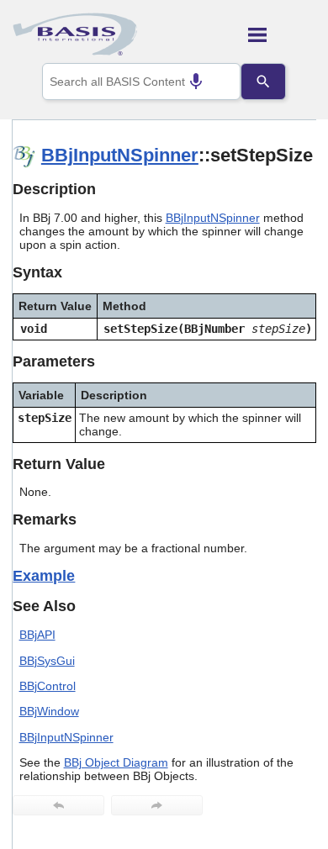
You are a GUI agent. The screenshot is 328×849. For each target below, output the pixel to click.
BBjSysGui (47, 660)
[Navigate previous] (58, 805)
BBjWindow (49, 711)
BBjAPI (37, 634)
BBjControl (47, 686)
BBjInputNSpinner (119, 155)
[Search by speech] (196, 81)
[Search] (263, 81)
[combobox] (141, 81)
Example (44, 575)
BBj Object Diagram (116, 762)
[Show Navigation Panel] (282, 34)
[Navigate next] (157, 805)
